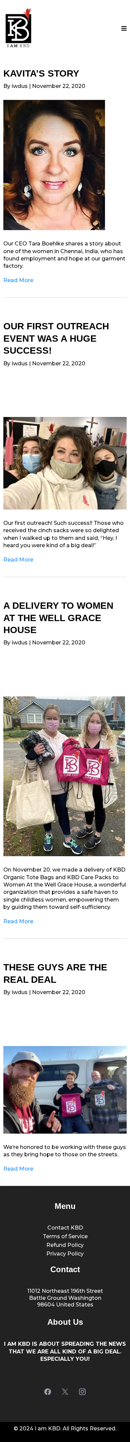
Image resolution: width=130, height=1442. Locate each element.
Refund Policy (65, 1245)
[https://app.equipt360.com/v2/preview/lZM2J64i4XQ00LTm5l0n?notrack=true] (65, 463)
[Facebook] (47, 1391)
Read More (18, 280)
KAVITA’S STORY (41, 73)
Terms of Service (65, 1236)
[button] (124, 29)
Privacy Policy (65, 1254)
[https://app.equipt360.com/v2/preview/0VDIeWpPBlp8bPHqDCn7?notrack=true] (65, 1090)
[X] (65, 1391)
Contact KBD (65, 1228)
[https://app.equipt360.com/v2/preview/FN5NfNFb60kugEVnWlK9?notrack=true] (65, 165)
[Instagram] (82, 1391)
